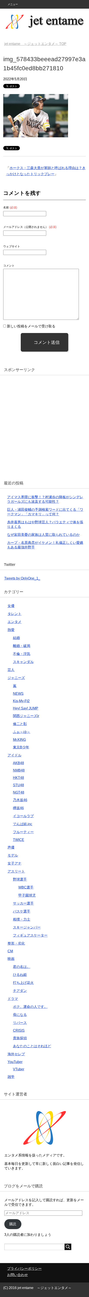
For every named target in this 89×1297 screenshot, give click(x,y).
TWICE (18, 840)
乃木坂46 (20, 800)
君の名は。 (21, 967)
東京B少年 (21, 747)
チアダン (20, 991)
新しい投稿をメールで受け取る (31, 326)
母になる (20, 1015)
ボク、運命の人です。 (30, 1007)
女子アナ (14, 863)
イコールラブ (23, 816)
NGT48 (18, 792)
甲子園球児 (27, 895)
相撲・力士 (21, 919)
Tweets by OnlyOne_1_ (22, 578)
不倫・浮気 (21, 654)
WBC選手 (25, 887)
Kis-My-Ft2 (21, 701)
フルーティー (23, 832)
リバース (20, 1023)
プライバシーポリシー (24, 1268)
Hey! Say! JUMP (25, 708)
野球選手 (20, 879)
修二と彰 (20, 724)
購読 (12, 1224)
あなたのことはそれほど (32, 1046)
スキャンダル (23, 662)
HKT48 (18, 778)
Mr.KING (19, 739)
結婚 (16, 638)
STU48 (18, 785)
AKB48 (18, 763)
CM (10, 951)
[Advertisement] (44, 426)
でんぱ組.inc (22, 824)
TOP (35, 44)
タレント (14, 614)
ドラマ (13, 999)
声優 (11, 847)
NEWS (18, 693)
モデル (13, 855)
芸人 (11, 670)
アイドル (14, 755)
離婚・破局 (21, 646)
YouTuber (15, 1062)
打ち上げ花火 (23, 983)
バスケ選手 (21, 911)
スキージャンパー (27, 927)
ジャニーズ (16, 678)
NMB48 (19, 770)
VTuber (18, 1069)
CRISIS (19, 1030)
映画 (11, 959)
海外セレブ (16, 1054)
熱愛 (11, 630)
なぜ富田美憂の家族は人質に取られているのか (43, 534)
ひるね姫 (20, 975)
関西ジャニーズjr (26, 716)
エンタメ (14, 622)
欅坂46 (18, 808)
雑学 (11, 1077)
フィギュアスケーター (30, 935)
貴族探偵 (20, 1038)
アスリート (16, 871)
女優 (11, 606)
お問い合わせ (17, 1275)
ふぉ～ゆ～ (21, 732)
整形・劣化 (16, 943)
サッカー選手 (23, 903)
